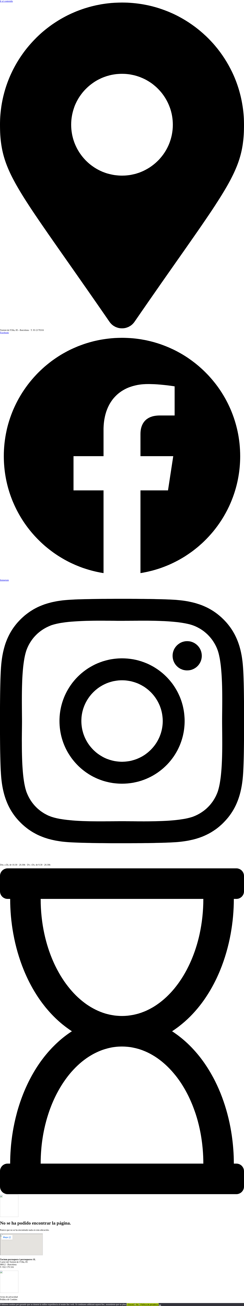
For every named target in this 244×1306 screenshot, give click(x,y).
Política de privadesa (149, 1304)
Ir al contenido (6, 1)
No (137, 1304)
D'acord (131, 1304)
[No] (160, 1305)
